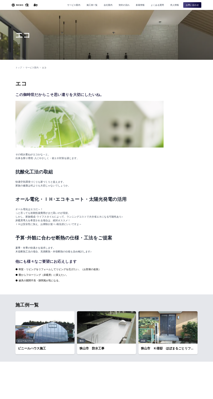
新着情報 (140, 5)
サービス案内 (73, 5)
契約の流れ (124, 5)
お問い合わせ (192, 5)
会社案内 (108, 5)
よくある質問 (157, 5)
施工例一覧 (92, 5)
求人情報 (174, 5)
